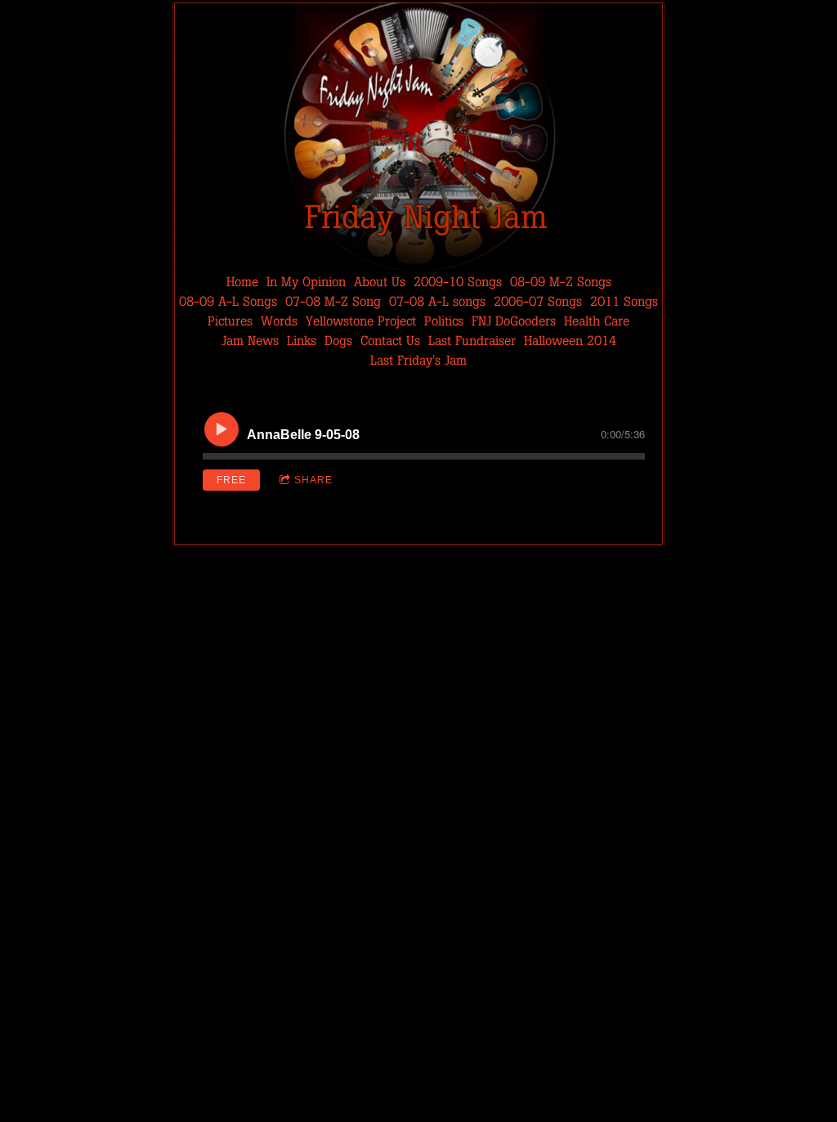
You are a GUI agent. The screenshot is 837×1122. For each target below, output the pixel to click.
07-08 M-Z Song (333, 301)
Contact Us (390, 340)
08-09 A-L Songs (228, 301)
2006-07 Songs (538, 301)
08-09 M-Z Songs (560, 281)
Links (301, 340)
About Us (379, 281)
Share (313, 480)
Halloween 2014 (570, 340)
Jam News (250, 340)
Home (242, 281)
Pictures (230, 321)
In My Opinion (306, 281)
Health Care (596, 321)
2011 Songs (624, 301)
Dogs (338, 340)
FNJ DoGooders (514, 321)
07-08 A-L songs (437, 301)
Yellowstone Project (361, 321)
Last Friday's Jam (418, 360)
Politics (443, 321)
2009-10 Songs (458, 281)
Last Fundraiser (472, 340)
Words (279, 321)
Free (231, 480)
